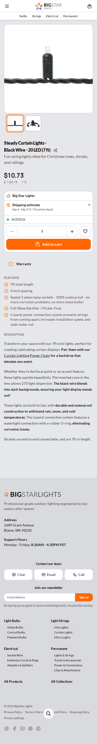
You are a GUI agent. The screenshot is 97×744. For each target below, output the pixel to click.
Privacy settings (14, 718)
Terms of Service (35, 712)
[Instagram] (6, 728)
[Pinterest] (30, 728)
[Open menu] (7, 6)
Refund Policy (58, 712)
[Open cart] (90, 6)
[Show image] (15, 123)
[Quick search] (48, 713)
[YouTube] (22, 728)
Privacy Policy (13, 712)
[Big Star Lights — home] (48, 6)
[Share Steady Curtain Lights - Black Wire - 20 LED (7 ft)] (55, 150)
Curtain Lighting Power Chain (27, 355)
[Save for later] (85, 231)
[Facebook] (14, 728)
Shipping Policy (80, 712)
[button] (48, 68)
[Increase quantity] (72, 231)
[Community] (38, 728)
